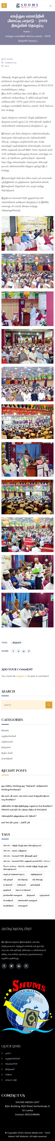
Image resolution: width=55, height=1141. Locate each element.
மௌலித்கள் (7, 758)
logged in (21, 676)
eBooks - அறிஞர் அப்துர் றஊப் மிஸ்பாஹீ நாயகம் (22, 845)
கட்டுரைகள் (7, 885)
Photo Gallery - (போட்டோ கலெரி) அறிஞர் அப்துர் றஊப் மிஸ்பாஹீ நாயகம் (25, 867)
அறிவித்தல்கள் (36, 874)
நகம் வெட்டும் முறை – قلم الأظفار (15, 822)
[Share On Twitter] (18, 651)
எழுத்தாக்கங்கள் (8, 736)
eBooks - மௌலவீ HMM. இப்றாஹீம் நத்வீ (20, 856)
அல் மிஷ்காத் (23, 879)
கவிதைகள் (21, 885)
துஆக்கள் (7, 890)
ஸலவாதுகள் (23, 905)
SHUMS (10, 59)
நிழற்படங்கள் (7, 753)
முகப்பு (8, 1053)
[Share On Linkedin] (23, 651)
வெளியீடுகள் (8, 905)
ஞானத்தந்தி (35, 885)
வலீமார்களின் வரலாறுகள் (27, 900)
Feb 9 (7, 66)
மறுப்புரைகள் (45, 895)
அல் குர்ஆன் (8, 879)
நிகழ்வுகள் (17, 642)
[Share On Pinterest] (29, 651)
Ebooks (5, 730)
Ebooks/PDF (11, 1063)
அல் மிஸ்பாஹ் (37, 879)
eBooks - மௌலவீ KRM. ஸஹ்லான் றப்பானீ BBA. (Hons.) (26, 861)
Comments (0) (10, 63)
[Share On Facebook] (13, 651)
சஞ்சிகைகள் (7, 741)
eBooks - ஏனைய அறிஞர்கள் (15, 850)
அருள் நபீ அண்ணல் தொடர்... (14, 874)
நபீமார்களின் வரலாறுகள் (12, 895)
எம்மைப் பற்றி (11, 1080)
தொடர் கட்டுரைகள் (23, 890)
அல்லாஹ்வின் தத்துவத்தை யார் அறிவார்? (18, 816)
